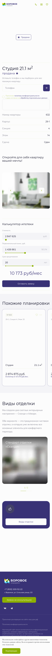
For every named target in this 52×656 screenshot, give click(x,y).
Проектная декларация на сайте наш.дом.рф (20, 619)
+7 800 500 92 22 (36, 4)
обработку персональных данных (34, 98)
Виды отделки (26, 521)
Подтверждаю (11, 651)
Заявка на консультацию (19, 599)
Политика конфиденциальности (15, 624)
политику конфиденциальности (26, 96)
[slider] (6, 240)
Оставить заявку (26, 283)
